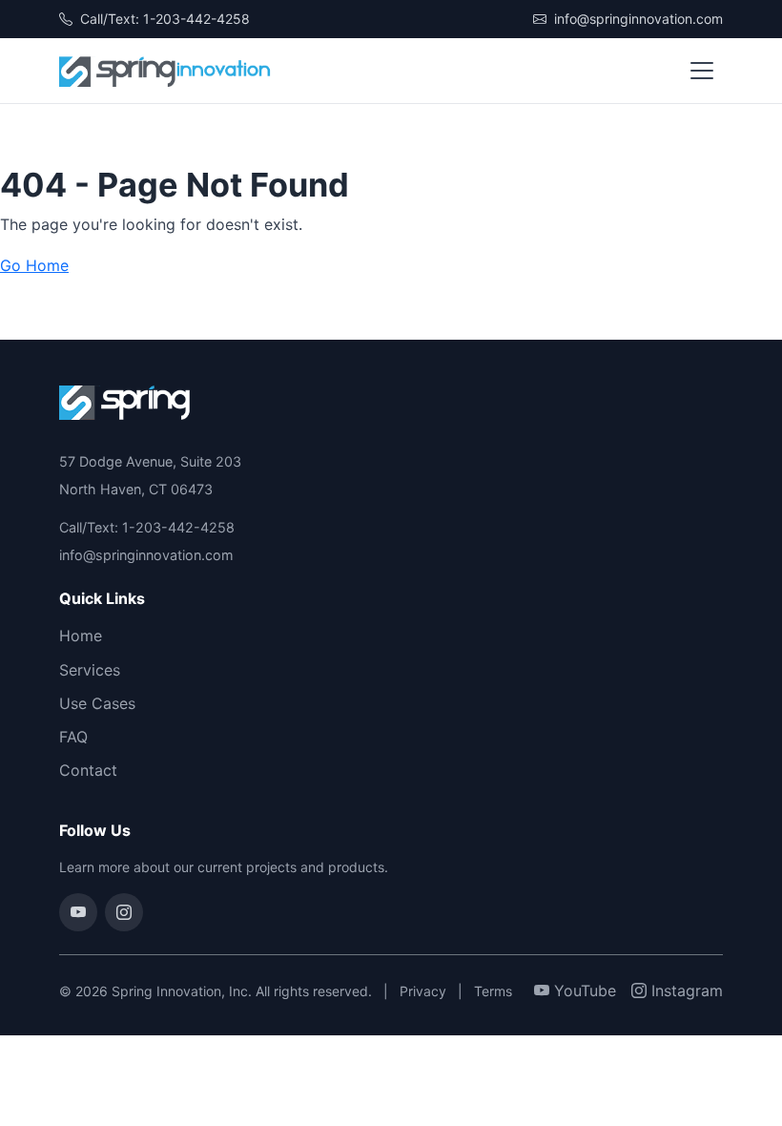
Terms (493, 991)
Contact (88, 770)
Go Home (34, 265)
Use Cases (97, 703)
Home (80, 635)
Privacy (423, 991)
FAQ (73, 736)
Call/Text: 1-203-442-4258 (163, 18)
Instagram (685, 990)
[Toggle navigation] (702, 71)
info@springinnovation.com (636, 18)
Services (89, 669)
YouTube (582, 990)
